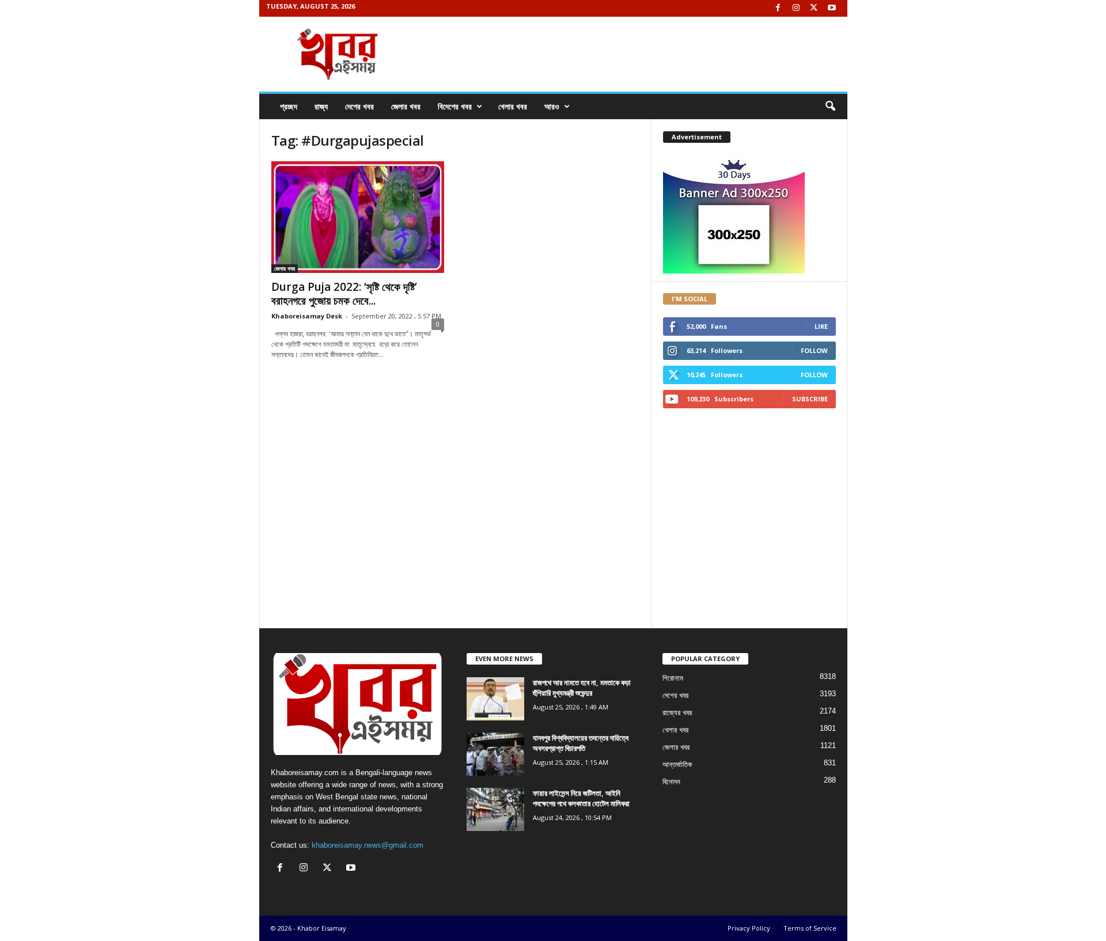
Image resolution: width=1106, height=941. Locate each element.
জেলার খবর (406, 106)
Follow (814, 350)
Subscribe (810, 398)
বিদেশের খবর (455, 106)
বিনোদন (671, 781)
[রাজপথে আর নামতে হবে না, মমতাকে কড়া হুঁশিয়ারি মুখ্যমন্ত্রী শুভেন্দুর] (495, 698)
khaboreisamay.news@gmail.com (367, 845)
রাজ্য (321, 106)
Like (821, 326)
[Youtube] (832, 8)
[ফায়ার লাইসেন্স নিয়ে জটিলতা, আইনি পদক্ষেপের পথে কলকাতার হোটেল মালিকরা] (495, 809)
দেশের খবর (359, 106)
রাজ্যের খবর (677, 712)
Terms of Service (809, 928)
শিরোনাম (672, 678)
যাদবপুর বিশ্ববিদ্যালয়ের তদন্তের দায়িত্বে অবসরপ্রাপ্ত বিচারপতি (580, 743)
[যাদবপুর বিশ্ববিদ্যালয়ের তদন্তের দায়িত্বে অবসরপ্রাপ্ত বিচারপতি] (495, 754)
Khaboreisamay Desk (306, 316)
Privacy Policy (749, 928)
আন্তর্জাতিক (677, 764)
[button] (830, 106)
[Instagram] (796, 8)
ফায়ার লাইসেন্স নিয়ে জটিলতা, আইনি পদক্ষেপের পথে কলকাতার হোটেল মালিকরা (581, 798)
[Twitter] (814, 8)
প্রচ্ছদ (288, 106)
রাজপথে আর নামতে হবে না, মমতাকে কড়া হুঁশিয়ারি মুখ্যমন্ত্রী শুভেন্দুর (582, 687)
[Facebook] (778, 8)
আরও (551, 106)
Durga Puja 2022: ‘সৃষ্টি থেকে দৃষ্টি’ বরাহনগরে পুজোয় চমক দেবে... (344, 293)
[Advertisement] (455, 419)
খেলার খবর (512, 106)
